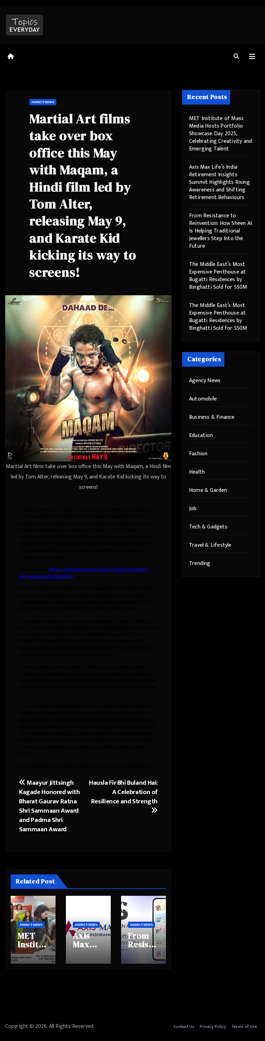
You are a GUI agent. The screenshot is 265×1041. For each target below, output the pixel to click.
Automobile (203, 399)
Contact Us (184, 1026)
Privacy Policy (213, 1026)
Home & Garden (208, 490)
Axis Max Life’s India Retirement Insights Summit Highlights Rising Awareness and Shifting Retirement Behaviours (219, 182)
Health (197, 472)
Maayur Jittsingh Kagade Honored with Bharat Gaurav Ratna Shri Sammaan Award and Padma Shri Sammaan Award (49, 806)
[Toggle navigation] (252, 56)
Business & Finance (212, 417)
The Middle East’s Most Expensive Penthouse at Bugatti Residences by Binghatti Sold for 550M (218, 276)
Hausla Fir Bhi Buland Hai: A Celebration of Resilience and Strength (123, 792)
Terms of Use (244, 1026)
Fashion (198, 453)
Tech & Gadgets (208, 527)
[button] (236, 56)
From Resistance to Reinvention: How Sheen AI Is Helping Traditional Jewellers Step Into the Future (220, 231)
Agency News (42, 102)
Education (201, 435)
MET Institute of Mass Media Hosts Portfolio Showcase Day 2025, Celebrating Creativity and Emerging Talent (220, 133)
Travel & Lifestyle (210, 545)
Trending (199, 563)
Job (193, 508)
